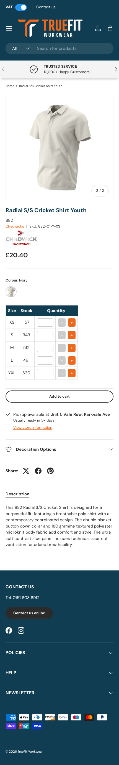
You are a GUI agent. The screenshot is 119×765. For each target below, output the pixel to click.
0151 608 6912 (26, 597)
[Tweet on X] (26, 471)
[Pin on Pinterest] (50, 471)
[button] (110, 28)
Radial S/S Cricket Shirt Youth (41, 86)
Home (10, 86)
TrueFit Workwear (30, 751)
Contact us (46, 7)
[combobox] (59, 48)
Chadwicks (15, 226)
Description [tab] (17, 494)
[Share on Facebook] (38, 471)
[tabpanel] (59, 526)
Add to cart (59, 396)
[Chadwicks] (24, 231)
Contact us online (29, 613)
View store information (32, 427)
